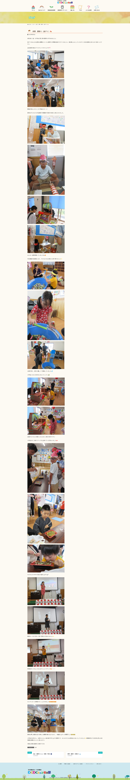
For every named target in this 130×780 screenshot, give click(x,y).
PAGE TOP (126, 755)
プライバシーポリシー (90, 763)
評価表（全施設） (67, 763)
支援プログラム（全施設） (78, 763)
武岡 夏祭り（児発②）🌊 (74, 754)
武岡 (35, 747)
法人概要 (60, 763)
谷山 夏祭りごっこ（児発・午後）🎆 (42, 754)
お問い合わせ (98, 763)
